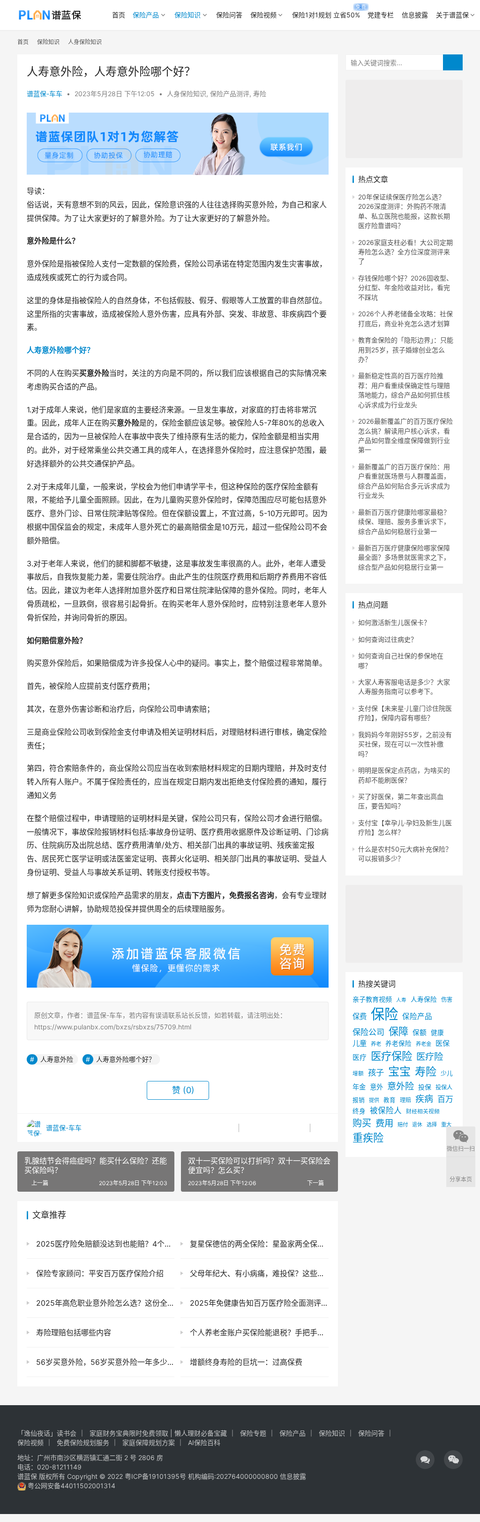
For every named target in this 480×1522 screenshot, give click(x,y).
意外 (376, 1087)
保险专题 (253, 1433)
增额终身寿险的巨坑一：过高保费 (245, 1362)
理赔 (405, 1099)
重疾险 (367, 1137)
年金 (359, 1087)
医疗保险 (391, 1056)
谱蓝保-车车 (44, 94)
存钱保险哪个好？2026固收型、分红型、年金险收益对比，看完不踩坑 (405, 287)
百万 (445, 1099)
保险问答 (229, 15)
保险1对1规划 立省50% (326, 15)
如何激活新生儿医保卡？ (394, 622)
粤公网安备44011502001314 (70, 1486)
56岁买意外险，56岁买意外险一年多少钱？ (104, 1362)
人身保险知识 (186, 94)
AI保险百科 (204, 1442)
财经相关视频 (423, 1111)
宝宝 (399, 1071)
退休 (417, 1125)
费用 (384, 1123)
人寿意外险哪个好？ (60, 350)
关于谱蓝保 (452, 15)
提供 (374, 1100)
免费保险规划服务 (83, 1442)
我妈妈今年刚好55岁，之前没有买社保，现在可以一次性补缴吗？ (405, 744)
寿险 (259, 94)
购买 (361, 1123)
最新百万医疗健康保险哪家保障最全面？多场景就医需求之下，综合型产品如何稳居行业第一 (404, 557)
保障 (398, 1031)
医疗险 (429, 1056)
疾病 (424, 1098)
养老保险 (398, 1043)
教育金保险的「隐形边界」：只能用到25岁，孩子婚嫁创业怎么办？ (405, 349)
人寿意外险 (56, 1059)
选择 (432, 1124)
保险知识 (187, 15)
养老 (376, 1044)
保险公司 (368, 1032)
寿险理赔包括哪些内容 (72, 1332)
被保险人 (386, 1110)
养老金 (423, 1044)
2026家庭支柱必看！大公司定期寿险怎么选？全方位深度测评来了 (405, 252)
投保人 (443, 1087)
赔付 (403, 1124)
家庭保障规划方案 (148, 1442)
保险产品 (146, 15)
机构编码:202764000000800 (234, 1476)
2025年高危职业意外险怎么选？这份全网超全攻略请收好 (104, 1303)
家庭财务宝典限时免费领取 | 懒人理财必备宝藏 (158, 1433)
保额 (419, 1032)
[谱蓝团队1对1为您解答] (178, 117)
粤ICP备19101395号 (155, 1476)
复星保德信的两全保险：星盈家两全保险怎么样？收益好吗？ (258, 1243)
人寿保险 (424, 999)
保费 (359, 1016)
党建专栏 (381, 15)
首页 (118, 15)
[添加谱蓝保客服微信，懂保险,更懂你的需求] (178, 931)
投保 (424, 1087)
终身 (359, 1111)
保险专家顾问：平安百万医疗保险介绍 (99, 1273)
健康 (437, 1032)
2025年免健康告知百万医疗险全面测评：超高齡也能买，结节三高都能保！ (258, 1303)
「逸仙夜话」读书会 (46, 1433)
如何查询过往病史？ (387, 639)
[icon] (425, 1459)
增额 (358, 1073)
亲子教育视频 (372, 999)
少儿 (447, 1073)
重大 (446, 1124)
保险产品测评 (229, 94)
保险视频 (263, 15)
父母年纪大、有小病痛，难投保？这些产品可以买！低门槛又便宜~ (258, 1273)
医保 (442, 1043)
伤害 (446, 999)
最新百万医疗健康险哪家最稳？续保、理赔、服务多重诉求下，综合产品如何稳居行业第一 (404, 521)
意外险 (400, 1086)
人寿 (401, 1000)
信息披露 (415, 15)
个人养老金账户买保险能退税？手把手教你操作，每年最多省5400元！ (258, 1332)
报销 (358, 1099)
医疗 (359, 1057)
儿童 (359, 1043)
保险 (384, 1014)
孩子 (376, 1072)
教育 (389, 1099)
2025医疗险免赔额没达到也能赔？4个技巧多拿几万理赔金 (104, 1243)
